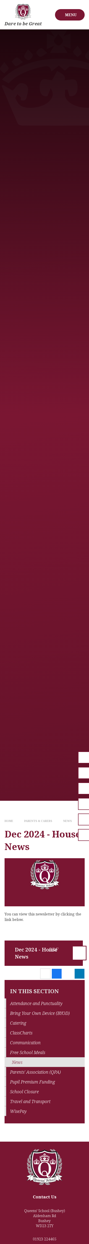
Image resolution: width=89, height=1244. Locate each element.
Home (9, 821)
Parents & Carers (38, 821)
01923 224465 (44, 1238)
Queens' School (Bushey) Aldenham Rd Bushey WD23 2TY (44, 1218)
